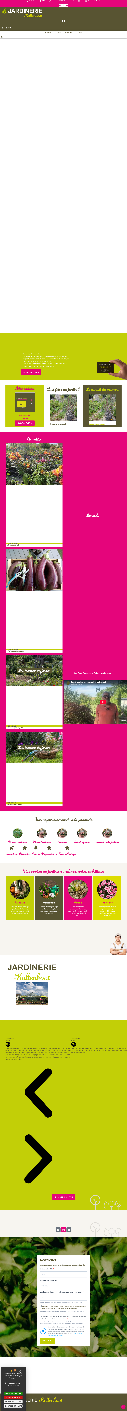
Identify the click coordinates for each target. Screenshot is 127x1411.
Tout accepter (13, 1393)
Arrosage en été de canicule (58, 424)
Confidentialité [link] (13, 1406)
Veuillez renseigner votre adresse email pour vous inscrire (62, 1292)
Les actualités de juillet (13, 545)
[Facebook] (60, 5)
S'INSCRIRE (47, 1341)
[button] (1, 37)
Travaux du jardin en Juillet (15, 727)
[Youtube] (66, 5)
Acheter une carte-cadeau (25, 423)
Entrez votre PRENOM (48, 1280)
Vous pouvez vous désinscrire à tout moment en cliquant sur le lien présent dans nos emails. (62, 1312)
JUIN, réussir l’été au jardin (15, 651)
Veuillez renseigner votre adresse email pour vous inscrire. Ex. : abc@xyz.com (61, 1302)
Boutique (79, 32)
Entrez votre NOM (46, 1269)
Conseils (58, 32)
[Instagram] (63, 5)
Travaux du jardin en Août (14, 804)
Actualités (68, 32)
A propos (48, 32)
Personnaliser (13, 1402)
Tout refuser (13, 1398)
